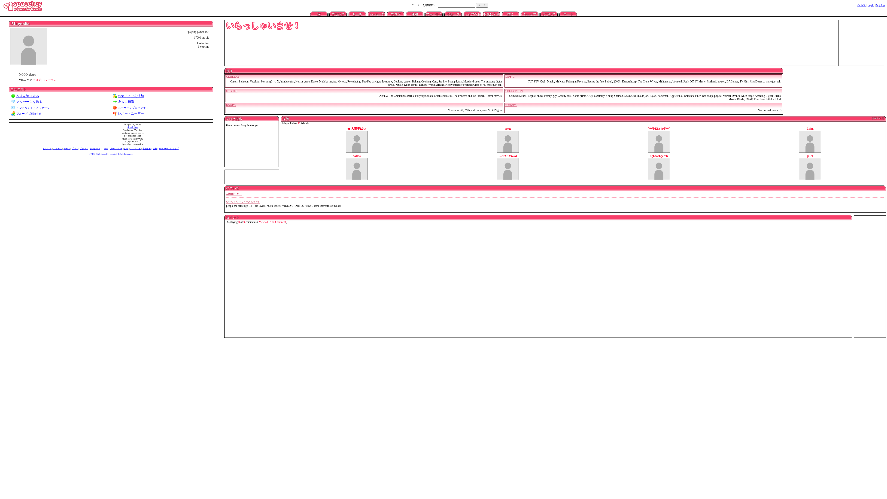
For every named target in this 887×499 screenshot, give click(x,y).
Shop (549, 14)
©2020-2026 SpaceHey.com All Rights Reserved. (111, 154)
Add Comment (278, 222)
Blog (395, 14)
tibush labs (133, 127)
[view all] (878, 118)
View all (263, 222)
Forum (434, 14)
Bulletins (414, 14)
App (529, 14)
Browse (338, 14)
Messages (376, 14)
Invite (510, 14)
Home (319, 14)
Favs (491, 14)
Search (482, 5)
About (568, 14)
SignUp (880, 5)
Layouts (472, 14)
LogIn (871, 5)
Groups (453, 14)
